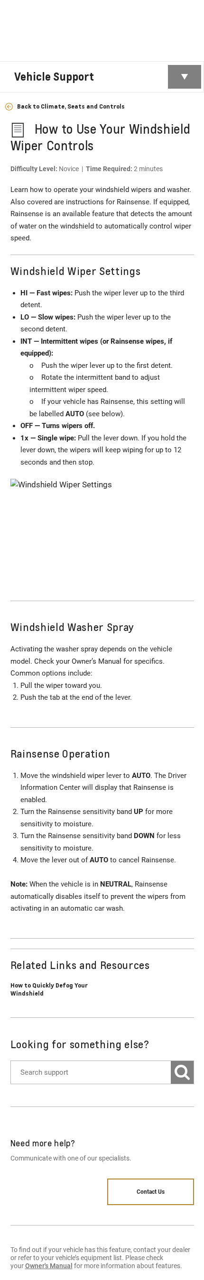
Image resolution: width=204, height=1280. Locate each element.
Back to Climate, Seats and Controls (70, 106)
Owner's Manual (49, 1266)
